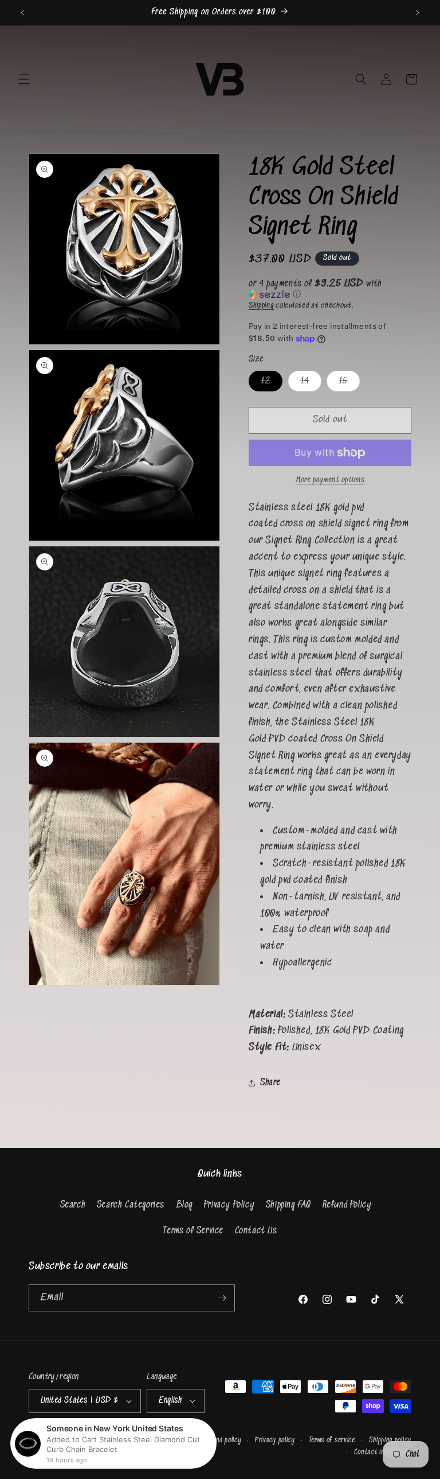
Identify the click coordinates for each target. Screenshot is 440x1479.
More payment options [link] (330, 480)
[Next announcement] (417, 12)
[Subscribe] (221, 1297)
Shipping (261, 305)
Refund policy (221, 1440)
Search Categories (130, 1205)
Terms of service (332, 1440)
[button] (24, 79)
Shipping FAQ (288, 1205)
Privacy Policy (229, 1205)
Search (73, 1205)
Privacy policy (275, 1440)
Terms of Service (193, 1231)
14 (310, 383)
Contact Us (256, 1231)
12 (271, 383)
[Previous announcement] (22, 12)
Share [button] (270, 1083)
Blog (184, 1205)
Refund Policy (347, 1205)
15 (349, 383)
